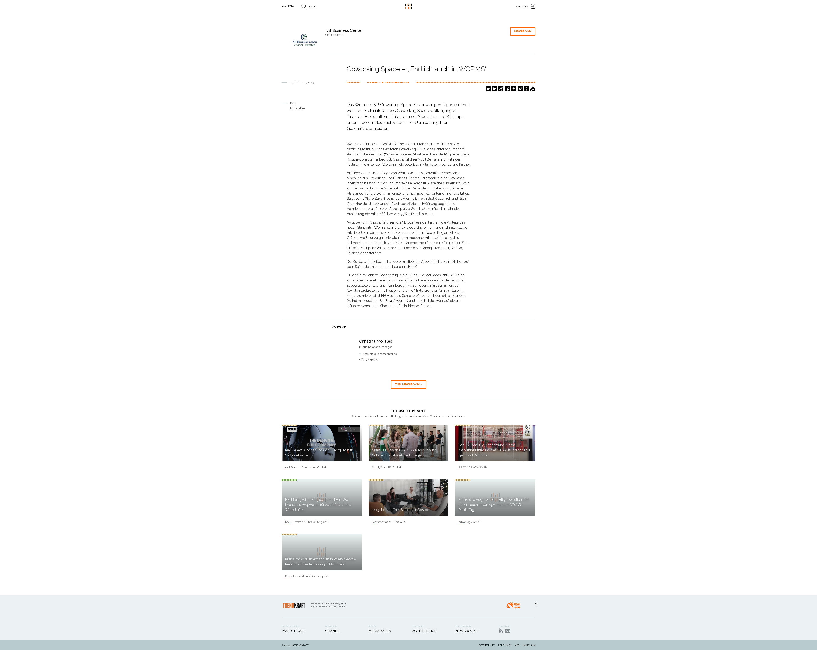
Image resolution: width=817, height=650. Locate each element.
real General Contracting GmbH (305, 467)
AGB (517, 645)
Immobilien (297, 108)
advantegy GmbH (470, 522)
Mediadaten (380, 631)
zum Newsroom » (408, 384)
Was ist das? (294, 631)
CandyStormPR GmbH (386, 467)
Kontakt (507, 630)
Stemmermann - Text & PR (389, 522)
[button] (488, 88)
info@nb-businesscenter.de (379, 354)
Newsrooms (467, 631)
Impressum (529, 645)
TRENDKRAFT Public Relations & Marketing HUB (408, 6)
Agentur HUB (424, 631)
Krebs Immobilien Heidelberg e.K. (306, 576)
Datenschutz (486, 645)
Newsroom (522, 31)
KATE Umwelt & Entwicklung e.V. (306, 522)
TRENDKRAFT (301, 645)
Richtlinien (505, 645)
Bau (292, 103)
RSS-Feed (501, 630)
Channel (333, 631)
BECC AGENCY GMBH (473, 467)
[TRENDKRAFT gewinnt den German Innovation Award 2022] (513, 606)
